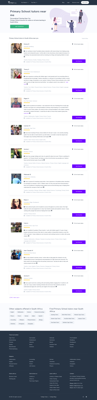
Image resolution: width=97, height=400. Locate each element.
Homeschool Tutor (54, 381)
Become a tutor (75, 2)
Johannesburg (12, 340)
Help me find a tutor (55, 390)
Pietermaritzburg (13, 349)
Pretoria (11, 342)
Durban (11, 344)
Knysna (71, 346)
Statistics (72, 361)
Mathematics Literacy (75, 359)
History (71, 366)
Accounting (13, 320)
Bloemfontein (12, 346)
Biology (40, 320)
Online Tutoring (53, 379)
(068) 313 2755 (78, 383)
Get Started (79, 61)
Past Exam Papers (34, 381)
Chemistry (13, 323)
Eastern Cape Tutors (55, 318)
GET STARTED (19, 26)
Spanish (40, 316)
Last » (17, 297)
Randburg (72, 340)
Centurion (31, 346)
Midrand (52, 346)
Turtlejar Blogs (53, 397)
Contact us (32, 376)
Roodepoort (73, 342)
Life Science (32, 366)
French (19, 316)
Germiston (52, 340)
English (12, 312)
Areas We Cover (54, 383)
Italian (33, 316)
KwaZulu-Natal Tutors (69, 318)
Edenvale (52, 338)
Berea (30, 344)
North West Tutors (66, 314)
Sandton (72, 344)
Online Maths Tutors (55, 387)
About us (31, 379)
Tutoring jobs (12, 379)
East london (32, 338)
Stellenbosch (32, 340)
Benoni (51, 342)
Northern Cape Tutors (68, 322)
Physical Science (31, 320)
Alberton (31, 342)
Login (68, 2)
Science (29, 312)
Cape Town (12, 338)
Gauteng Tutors (54, 314)
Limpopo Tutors (81, 318)
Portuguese (21, 323)
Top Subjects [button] (24, 2)
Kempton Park (53, 344)
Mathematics (20, 312)
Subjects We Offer (54, 385)
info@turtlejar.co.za (78, 385)
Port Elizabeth (73, 338)
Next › (14, 297)
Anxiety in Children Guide (56, 376)
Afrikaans (22, 320)
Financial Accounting (39, 312)
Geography (30, 323)
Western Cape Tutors (79, 314)
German (26, 316)
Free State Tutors (55, 322)
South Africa (85, 38)
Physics (12, 316)
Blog (63, 2)
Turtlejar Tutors (44, 397)
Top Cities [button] (33, 2)
